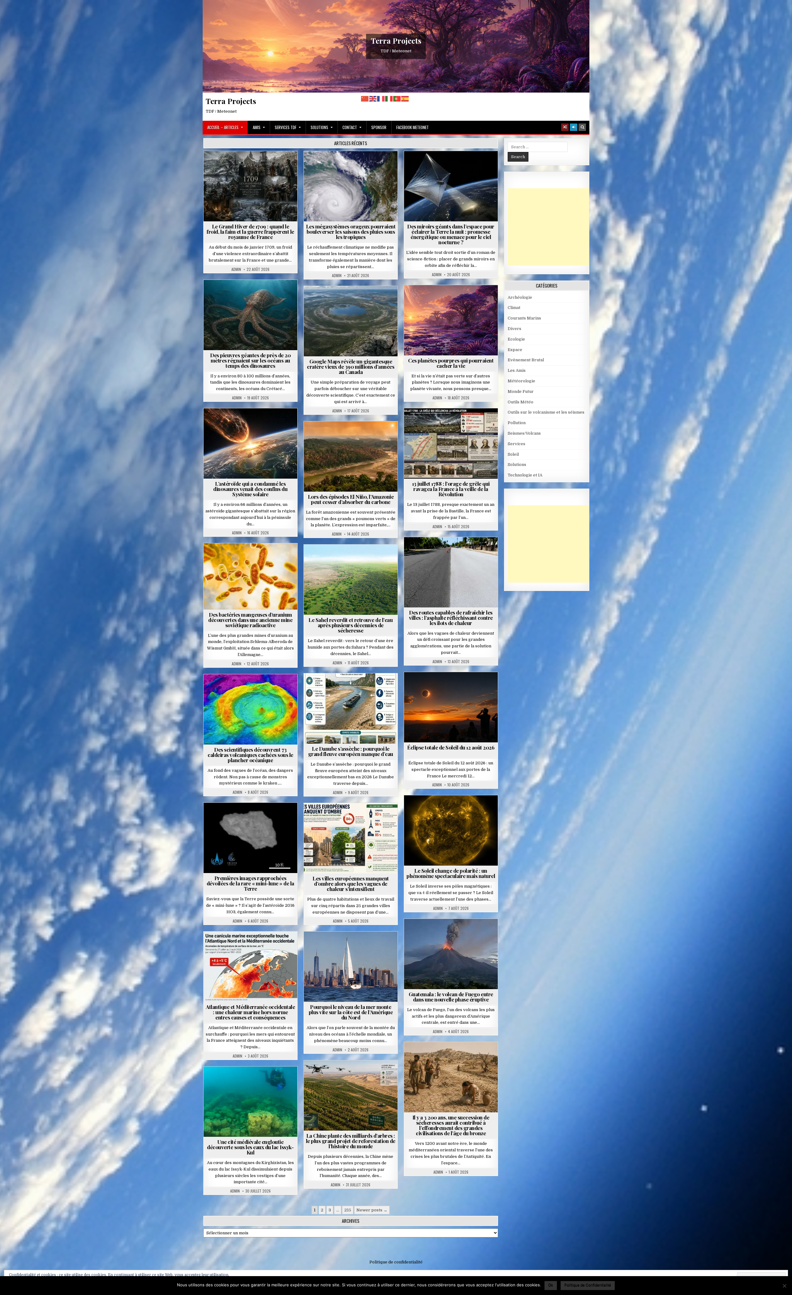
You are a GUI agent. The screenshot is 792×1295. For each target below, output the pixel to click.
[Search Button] (582, 127)
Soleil (453, 810)
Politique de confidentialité (396, 1262)
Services (516, 443)
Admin (236, 269)
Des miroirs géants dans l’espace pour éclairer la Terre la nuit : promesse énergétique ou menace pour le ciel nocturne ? (450, 234)
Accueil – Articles (223, 127)
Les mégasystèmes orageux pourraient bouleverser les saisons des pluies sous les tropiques (351, 231)
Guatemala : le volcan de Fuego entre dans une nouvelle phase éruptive (451, 997)
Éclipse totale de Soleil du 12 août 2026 (450, 747)
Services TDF (285, 127)
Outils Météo (520, 402)
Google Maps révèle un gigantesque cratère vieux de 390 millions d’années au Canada (350, 366)
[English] (373, 98)
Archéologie (242, 295)
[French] (381, 98)
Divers (269, 295)
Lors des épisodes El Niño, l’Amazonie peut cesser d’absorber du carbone (351, 499)
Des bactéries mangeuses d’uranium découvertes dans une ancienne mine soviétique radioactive (250, 619)
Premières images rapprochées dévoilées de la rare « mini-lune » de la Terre (250, 883)
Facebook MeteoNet (412, 127)
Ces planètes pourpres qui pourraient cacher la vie (450, 363)
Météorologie (274, 166)
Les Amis (517, 370)
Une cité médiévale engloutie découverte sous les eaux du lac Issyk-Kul (250, 1147)
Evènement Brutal (235, 166)
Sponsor (378, 127)
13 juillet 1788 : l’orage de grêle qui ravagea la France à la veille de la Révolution (451, 489)
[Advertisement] (554, 227)
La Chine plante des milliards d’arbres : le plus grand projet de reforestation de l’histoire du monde (350, 1140)
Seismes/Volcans (253, 689)
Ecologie (364, 559)
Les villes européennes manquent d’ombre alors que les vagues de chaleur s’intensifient (350, 883)
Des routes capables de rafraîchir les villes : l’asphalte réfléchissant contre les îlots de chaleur (451, 617)
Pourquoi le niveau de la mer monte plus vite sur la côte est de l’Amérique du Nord (351, 1012)
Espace (424, 166)
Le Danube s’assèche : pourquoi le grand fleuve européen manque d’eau (350, 751)
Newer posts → (371, 1210)
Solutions (319, 127)
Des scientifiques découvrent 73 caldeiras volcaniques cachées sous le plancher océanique (250, 754)
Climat (339, 436)
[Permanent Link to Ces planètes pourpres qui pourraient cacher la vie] (451, 320)
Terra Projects (396, 41)
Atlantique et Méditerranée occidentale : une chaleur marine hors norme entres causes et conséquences (250, 1012)
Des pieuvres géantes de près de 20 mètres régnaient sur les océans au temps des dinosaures (250, 360)
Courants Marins (353, 946)
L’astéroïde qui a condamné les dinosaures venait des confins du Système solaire (250, 489)
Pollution (449, 166)
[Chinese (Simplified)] (365, 98)
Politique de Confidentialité (587, 1285)
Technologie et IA (453, 172)
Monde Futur (353, 1075)
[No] (784, 1286)
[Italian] (389, 98)
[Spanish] (405, 98)
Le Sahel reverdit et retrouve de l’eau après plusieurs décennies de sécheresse (350, 625)
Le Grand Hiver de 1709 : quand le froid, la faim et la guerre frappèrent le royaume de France (250, 231)
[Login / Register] (573, 127)
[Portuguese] (397, 98)
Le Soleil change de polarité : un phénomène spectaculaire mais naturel (451, 873)
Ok (550, 1285)
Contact (349, 127)
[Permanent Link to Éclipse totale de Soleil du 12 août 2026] (451, 707)
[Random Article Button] (565, 127)
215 (347, 1210)
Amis (256, 127)
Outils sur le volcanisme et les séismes (546, 412)
